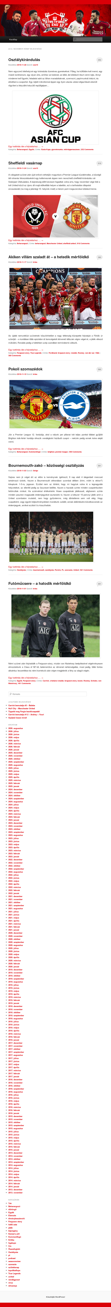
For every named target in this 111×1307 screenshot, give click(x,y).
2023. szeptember (16, 832)
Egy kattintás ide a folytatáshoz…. (25, 146)
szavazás (69, 570)
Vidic (97, 353)
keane (80, 680)
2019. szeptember (16, 978)
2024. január (13, 820)
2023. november (15, 826)
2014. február (14, 1183)
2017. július (13, 1058)
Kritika (11, 1239)
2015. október (14, 1122)
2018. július (13, 1021)
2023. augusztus (15, 835)
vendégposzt (14, 1279)
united (11, 1276)
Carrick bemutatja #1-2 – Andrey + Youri (26, 714)
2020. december (15, 932)
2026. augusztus (15, 728)
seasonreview (14, 1261)
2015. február (14, 1146)
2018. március (14, 1033)
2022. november (15, 862)
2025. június (13, 771)
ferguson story (64, 353)
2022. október (14, 865)
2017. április (13, 1067)
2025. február (14, 783)
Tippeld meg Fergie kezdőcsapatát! (24, 711)
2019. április (13, 994)
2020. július (13, 948)
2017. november (15, 1046)
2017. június (13, 1061)
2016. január (13, 1113)
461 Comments (99, 584)
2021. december (15, 896)
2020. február (14, 963)
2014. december (15, 1152)
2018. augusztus (15, 1018)
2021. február (14, 926)
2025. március (14, 780)
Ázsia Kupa (46, 149)
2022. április (13, 884)
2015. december (15, 1116)
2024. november (15, 792)
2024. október (14, 795)
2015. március (14, 1143)
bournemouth (38, 570)
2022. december (15, 859)
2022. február (14, 890)
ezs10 (35, 64)
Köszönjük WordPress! (55, 1297)
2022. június (13, 877)
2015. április (13, 1140)
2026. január (13, 749)
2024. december (15, 789)
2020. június (13, 951)
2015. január (13, 1149)
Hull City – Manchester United (21, 708)
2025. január (13, 786)
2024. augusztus (15, 801)
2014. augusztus (15, 1165)
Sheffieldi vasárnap (25, 163)
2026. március (14, 743)
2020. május (13, 954)
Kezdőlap (13, 39)
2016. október (14, 1085)
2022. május (13, 881)
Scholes (94, 680)
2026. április (13, 740)
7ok (10, 1203)
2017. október (14, 1049)
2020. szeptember (16, 942)
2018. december (15, 1006)
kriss (35, 262)
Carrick (46, 680)
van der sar (90, 353)
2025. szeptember (16, 761)
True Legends (35, 353)
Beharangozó (22, 149)
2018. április (13, 1030)
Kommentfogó (34, 451)
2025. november (15, 755)
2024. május (13, 807)
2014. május (13, 1174)
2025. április (13, 777)
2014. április (13, 1177)
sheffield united (69, 243)
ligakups (12, 1242)
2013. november (15, 1192)
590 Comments (99, 370)
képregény (13, 1230)
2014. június (13, 1171)
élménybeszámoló (16, 1218)
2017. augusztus (15, 1055)
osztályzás (49, 570)
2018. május (13, 1027)
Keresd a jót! (14, 1233)
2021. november (15, 899)
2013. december (15, 1189)
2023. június (13, 841)
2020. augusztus (15, 945)
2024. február (14, 816)
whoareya (12, 1285)
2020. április (13, 957)
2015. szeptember (16, 1125)
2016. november (15, 1082)
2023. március (14, 850)
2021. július (13, 911)
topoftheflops (14, 1270)
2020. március (14, 960)
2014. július (13, 1168)
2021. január (13, 929)
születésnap (13, 1267)
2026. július (13, 731)
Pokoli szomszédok (25, 369)
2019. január (13, 1003)
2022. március (14, 887)
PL (63, 570)
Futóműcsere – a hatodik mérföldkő (39, 583)
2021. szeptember (16, 905)
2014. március (14, 1180)
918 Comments (99, 164)
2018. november (15, 1009)
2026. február (14, 746)
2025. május (13, 774)
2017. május (13, 1064)
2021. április (13, 920)
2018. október (14, 1012)
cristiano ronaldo (57, 680)
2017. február (14, 1073)
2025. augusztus (15, 765)
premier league (61, 451)
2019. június (13, 988)
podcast (11, 1258)
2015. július (13, 1131)
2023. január (13, 856)
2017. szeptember (16, 1052)
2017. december (15, 1042)
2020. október (14, 939)
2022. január (13, 893)
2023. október (14, 829)
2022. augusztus (15, 871)
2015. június (13, 1134)
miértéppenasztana (72, 149)
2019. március (14, 997)
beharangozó (40, 243)
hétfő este (12, 1224)
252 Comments (99, 60)
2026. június (13, 734)
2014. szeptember (16, 1162)
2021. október (14, 902)
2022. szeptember (16, 868)
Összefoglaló (14, 1249)
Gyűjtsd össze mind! (17, 717)
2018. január (13, 1039)
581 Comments (99, 466)
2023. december (15, 823)
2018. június (13, 1024)
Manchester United (54, 243)
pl (9, 1255)
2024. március (14, 813)
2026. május (13, 737)
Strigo (35, 470)
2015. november (15, 1119)
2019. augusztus (15, 981)
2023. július (13, 838)
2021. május (13, 917)
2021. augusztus (15, 908)
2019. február (14, 1000)
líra (9, 1246)
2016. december (15, 1079)
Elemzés (12, 1215)
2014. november (15, 1156)
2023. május (13, 844)
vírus (10, 1282)
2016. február (14, 1110)
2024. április (13, 810)
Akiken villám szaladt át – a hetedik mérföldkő (48, 256)
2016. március (14, 1107)
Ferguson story (23, 353)
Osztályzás (21, 570)
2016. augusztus (15, 1091)
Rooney (81, 353)
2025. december (15, 752)
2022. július (13, 874)
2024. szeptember (16, 798)
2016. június (13, 1097)
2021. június (13, 914)
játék (10, 1227)
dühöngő (12, 1209)
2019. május (13, 991)
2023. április (13, 847)
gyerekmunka (57, 149)
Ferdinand (53, 353)
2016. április (13, 1104)
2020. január (13, 966)
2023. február (14, 853)
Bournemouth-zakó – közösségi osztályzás (46, 465)
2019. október (14, 975)
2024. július (13, 804)
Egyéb (31, 149)
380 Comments (99, 258)
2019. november (15, 972)
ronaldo (74, 353)
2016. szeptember (16, 1088)
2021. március (14, 923)
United (76, 570)
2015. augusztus (15, 1128)
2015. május (13, 1137)
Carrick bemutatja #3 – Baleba (21, 705)
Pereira (58, 570)
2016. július (13, 1094)
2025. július (13, 768)
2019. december (15, 969)
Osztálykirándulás (24, 59)
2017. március (14, 1070)
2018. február (14, 1036)
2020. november (15, 936)
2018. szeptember (16, 1015)
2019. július (13, 985)
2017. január (13, 1076)
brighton (51, 451)
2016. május (13, 1100)
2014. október (14, 1159)
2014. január (13, 1186)
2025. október (14, 758)
